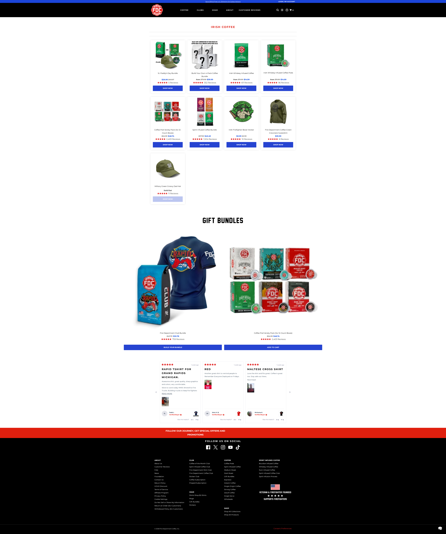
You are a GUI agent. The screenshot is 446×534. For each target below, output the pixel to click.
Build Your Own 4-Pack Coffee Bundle (205, 74)
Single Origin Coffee (232, 486)
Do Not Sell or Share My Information (169, 502)
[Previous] (156, 392)
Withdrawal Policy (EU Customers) (168, 509)
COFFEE (184, 10)
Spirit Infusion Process (268, 476)
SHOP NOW (168, 88)
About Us (158, 463)
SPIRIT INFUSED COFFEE (269, 460)
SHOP (226, 508)
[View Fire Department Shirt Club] (196, 413)
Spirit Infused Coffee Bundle (204, 130)
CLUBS (200, 10)
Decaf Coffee (229, 493)
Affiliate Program (161, 493)
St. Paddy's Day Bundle (168, 73)
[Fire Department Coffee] (157, 10)
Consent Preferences (283, 528)
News (156, 473)
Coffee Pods (229, 463)
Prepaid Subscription (197, 483)
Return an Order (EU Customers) (167, 506)
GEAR (215, 10)
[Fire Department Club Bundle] (173, 281)
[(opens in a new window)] (238, 449)
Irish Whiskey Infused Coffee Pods (278, 73)
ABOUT (230, 10)
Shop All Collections (232, 511)
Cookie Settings (160, 499)
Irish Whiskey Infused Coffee (241, 73)
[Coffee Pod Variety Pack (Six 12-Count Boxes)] (273, 281)
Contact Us (159, 480)
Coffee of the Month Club (199, 463)
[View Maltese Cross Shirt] (281, 413)
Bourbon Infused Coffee (268, 463)
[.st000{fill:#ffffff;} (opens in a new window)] (208, 449)
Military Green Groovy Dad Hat (168, 186)
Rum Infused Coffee (267, 470)
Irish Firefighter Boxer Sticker (241, 130)
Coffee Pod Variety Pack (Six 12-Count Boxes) (167, 131)
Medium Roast (230, 470)
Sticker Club (194, 476)
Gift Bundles (194, 502)
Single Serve (229, 496)
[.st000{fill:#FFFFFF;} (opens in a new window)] (215, 449)
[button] (165, 401)
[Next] (290, 392)
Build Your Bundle (173, 347)
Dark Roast (228, 473)
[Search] (278, 10)
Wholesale (228, 499)
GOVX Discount (160, 486)
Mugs (191, 498)
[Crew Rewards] (282, 10)
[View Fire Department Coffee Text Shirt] (238, 413)
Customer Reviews (250, 10)
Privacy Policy (160, 496)
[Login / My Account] (287, 10)
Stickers (192, 505)
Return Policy (160, 483)
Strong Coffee (230, 489)
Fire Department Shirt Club (200, 470)
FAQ (156, 470)
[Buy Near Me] (274, 10)
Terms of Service (161, 489)
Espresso (227, 480)
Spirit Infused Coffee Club (199, 467)
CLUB (191, 460)
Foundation (159, 476)
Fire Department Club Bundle (173, 333)
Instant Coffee (230, 483)
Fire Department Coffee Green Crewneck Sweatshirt (278, 131)
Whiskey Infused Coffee (268, 467)
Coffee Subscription (197, 480)
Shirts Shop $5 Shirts (197, 495)
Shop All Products (231, 515)
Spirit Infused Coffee (232, 467)
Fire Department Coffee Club (201, 473)
